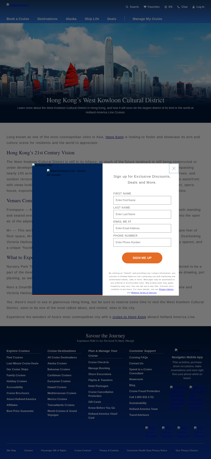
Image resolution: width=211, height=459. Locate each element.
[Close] (174, 168)
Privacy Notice (166, 289)
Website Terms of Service (144, 293)
